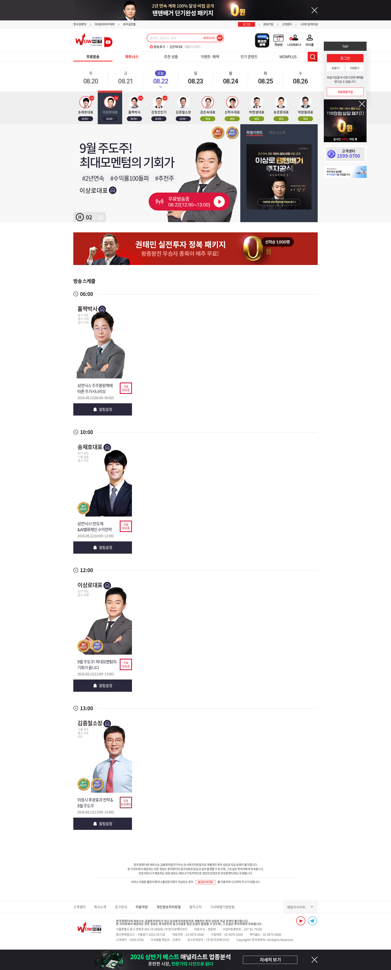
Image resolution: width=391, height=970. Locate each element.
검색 (313, 57)
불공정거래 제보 (205, 882)
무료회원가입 (345, 92)
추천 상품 (171, 56)
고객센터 (287, 24)
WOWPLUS (288, 56)
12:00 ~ (110, 119)
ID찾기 (335, 68)
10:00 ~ (85, 119)
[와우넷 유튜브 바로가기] (300, 920)
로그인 (246, 24)
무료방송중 (189, 201)
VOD (207, 119)
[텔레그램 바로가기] (312, 920)
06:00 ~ (134, 119)
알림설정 (105, 409)
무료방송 (92, 56)
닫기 (362, 104)
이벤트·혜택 (210, 56)
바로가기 (102, 350)
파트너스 (131, 56)
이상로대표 (93, 190)
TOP (345, 46)
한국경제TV (79, 24)
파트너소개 (277, 132)
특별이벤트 (254, 132)
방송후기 (159, 47)
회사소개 (100, 906)
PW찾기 (354, 68)
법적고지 (195, 906)
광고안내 (121, 906)
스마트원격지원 (309, 24)
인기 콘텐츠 (249, 56)
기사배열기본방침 (222, 906)
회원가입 (268, 24)
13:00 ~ (183, 119)
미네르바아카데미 (105, 24)
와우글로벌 (129, 24)
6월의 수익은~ (185, 47)
